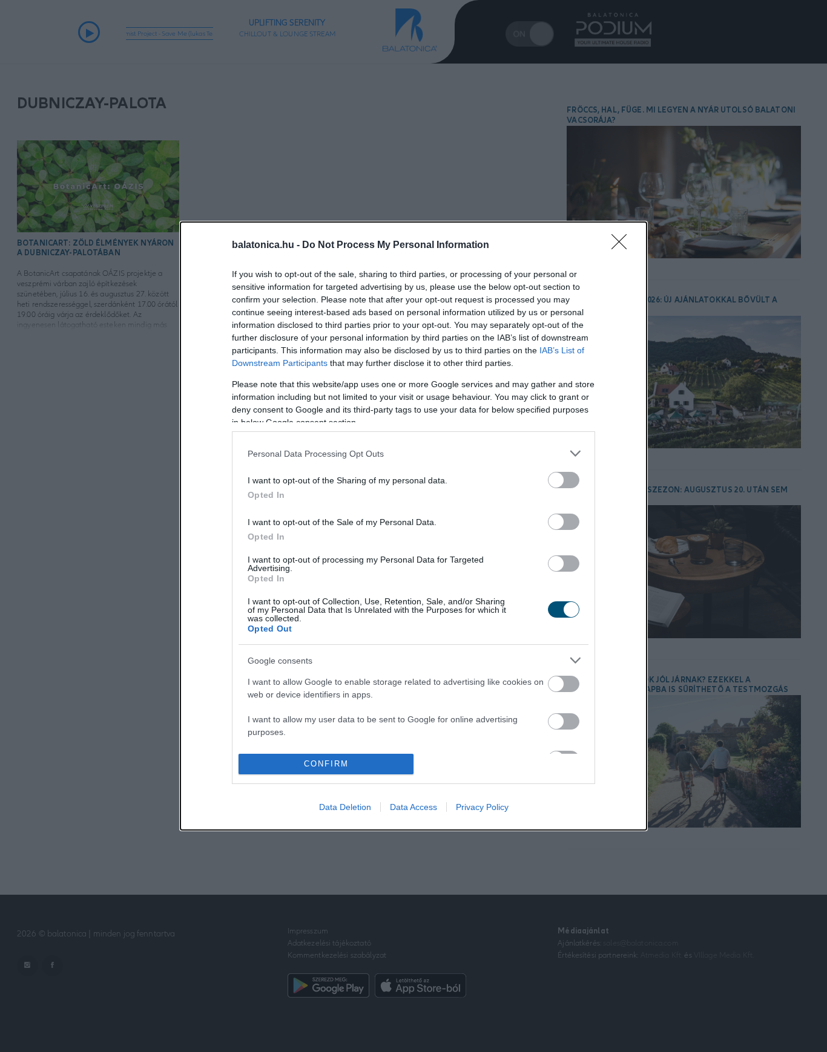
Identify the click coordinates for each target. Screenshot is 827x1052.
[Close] (622, 245)
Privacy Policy (482, 807)
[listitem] (413, 453)
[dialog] (413, 526)
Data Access (413, 807)
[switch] (563, 480)
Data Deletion (345, 807)
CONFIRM (326, 763)
